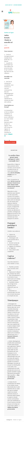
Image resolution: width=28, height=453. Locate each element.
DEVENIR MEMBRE (18, 5)
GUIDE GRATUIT (9, 5)
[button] (7, 20)
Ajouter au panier (10, 142)
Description (14, 150)
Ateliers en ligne (9, 32)
